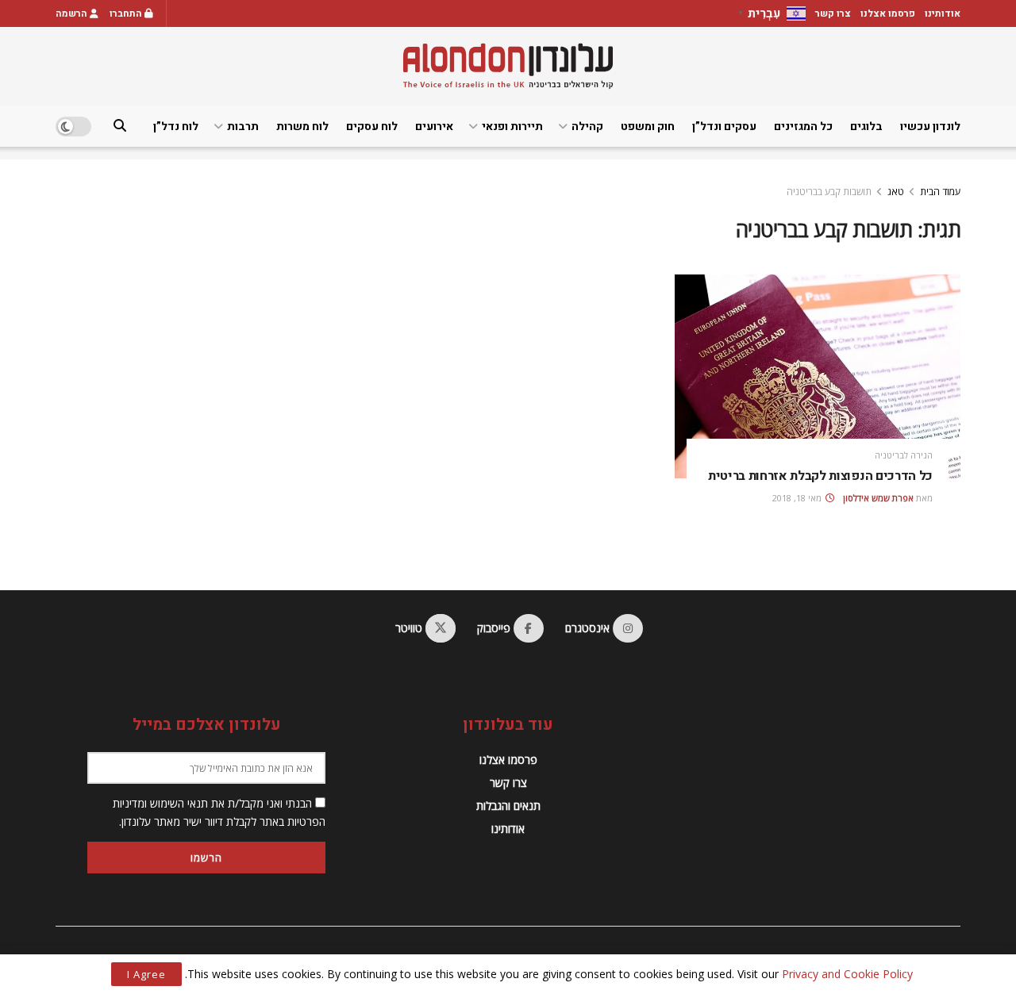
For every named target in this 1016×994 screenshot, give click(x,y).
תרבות (243, 126)
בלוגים (866, 126)
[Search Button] (120, 126)
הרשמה (73, 13)
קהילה (587, 126)
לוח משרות (302, 126)
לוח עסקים (372, 126)
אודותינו (942, 13)
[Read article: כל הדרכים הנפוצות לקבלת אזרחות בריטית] (817, 376)
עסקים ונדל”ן (724, 126)
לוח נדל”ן (175, 126)
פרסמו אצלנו (887, 13)
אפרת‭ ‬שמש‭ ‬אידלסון (878, 498)
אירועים (434, 126)
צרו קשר (833, 13)
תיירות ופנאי (512, 126)
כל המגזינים (803, 126)
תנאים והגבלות (508, 805)
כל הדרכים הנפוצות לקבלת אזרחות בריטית (820, 475)
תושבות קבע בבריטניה (829, 191)
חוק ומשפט (648, 126)
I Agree (146, 974)
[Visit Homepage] (508, 66)
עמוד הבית (940, 191)
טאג (895, 191)
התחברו (127, 13)
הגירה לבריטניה (904, 455)
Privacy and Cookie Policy (847, 973)
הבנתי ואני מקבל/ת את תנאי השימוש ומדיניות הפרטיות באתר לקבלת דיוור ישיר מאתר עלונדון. (219, 812)
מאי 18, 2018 (798, 498)
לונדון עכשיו (930, 126)
